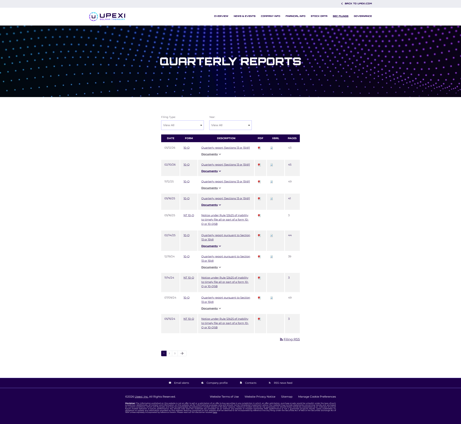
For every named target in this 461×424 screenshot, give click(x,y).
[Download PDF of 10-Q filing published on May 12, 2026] (259, 147)
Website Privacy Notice (260, 396)
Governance (363, 16)
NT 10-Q (188, 215)
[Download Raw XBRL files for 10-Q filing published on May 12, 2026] (271, 147)
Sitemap (286, 396)
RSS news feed (282, 382)
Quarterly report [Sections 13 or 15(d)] (225, 147)
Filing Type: (168, 117)
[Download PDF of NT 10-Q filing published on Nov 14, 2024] (259, 277)
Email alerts (181, 382)
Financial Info (295, 16)
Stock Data (319, 16)
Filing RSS (289, 339)
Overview (221, 16)
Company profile (217, 382)
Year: (212, 117)
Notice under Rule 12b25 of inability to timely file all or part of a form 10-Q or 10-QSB (225, 220)
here (215, 412)
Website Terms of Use (224, 396)
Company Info (270, 16)
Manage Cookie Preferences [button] (317, 396)
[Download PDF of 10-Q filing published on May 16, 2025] (259, 198)
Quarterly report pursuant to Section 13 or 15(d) (225, 237)
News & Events (245, 16)
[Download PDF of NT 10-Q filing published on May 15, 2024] (259, 318)
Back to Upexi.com (356, 3)
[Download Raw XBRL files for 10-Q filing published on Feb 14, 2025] (271, 235)
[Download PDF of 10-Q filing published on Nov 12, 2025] (259, 181)
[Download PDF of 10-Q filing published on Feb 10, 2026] (259, 164)
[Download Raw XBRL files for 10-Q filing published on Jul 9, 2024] (271, 297)
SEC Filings (340, 16)
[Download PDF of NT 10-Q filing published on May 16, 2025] (259, 215)
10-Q (186, 147)
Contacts (250, 382)
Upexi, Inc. (141, 396)
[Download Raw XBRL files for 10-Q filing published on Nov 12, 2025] (271, 181)
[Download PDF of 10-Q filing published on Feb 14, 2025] (259, 235)
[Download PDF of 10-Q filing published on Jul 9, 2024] (259, 297)
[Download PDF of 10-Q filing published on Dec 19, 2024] (259, 256)
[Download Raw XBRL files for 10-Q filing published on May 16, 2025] (271, 198)
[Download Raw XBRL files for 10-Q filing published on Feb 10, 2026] (271, 164)
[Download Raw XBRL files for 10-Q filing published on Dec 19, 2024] (271, 256)
